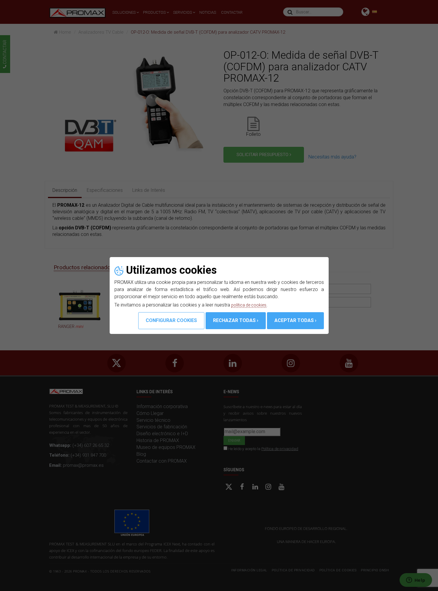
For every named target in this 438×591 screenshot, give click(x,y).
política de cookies (251, 305)
